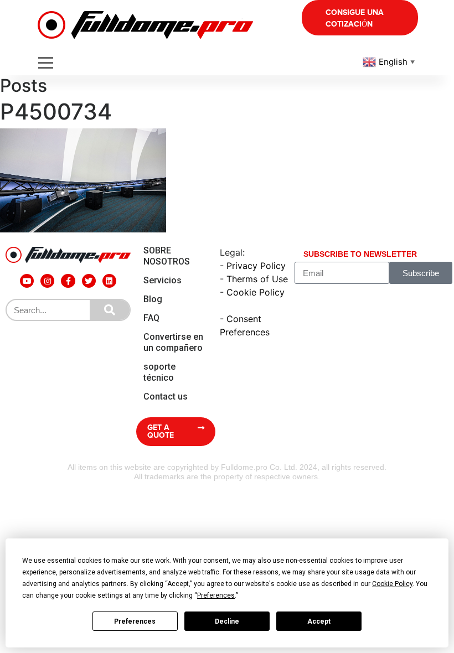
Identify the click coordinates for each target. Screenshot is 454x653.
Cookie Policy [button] (392, 584)
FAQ (151, 318)
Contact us (165, 396)
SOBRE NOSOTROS (166, 256)
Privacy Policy (256, 265)
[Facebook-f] (68, 281)
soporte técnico (159, 372)
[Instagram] (47, 281)
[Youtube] (27, 281)
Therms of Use (257, 278)
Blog (152, 299)
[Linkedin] (109, 281)
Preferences (135, 621)
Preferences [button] (216, 595)
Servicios (162, 280)
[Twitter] (89, 281)
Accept (319, 621)
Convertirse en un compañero (173, 342)
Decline (227, 621)
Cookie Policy (255, 292)
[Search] (110, 310)
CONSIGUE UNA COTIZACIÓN (355, 18)
